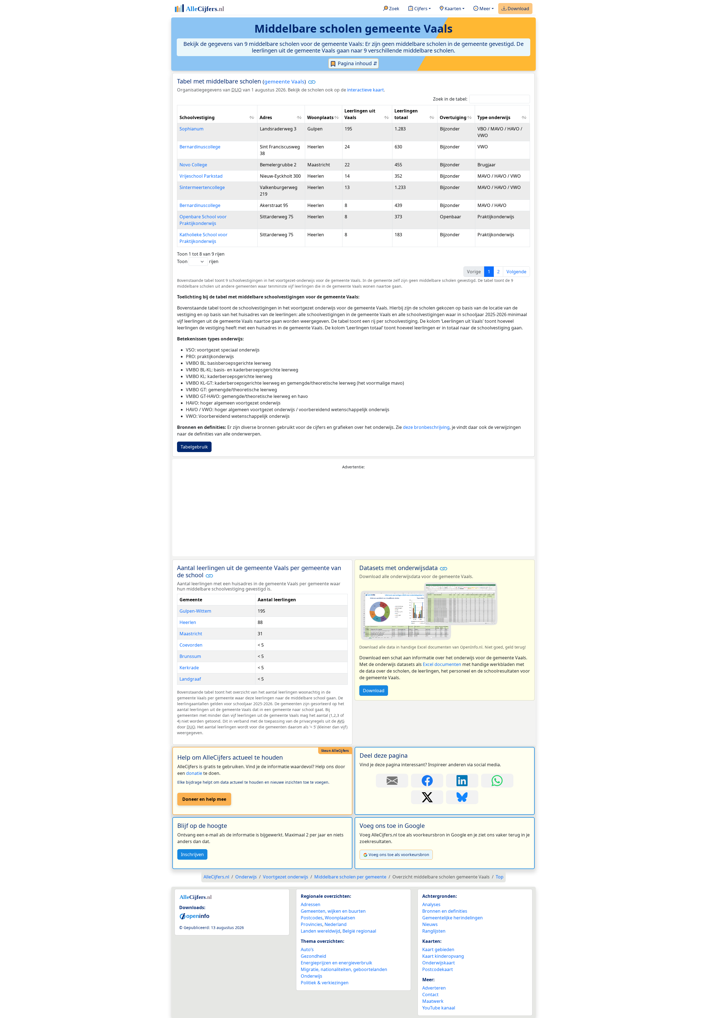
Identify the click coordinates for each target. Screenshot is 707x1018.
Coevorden (191, 645)
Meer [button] (484, 9)
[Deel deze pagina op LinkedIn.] (462, 781)
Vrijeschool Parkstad (201, 176)
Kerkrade (189, 668)
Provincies (311, 924)
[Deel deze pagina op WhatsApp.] (497, 781)
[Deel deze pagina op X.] (427, 797)
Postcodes (312, 918)
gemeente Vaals (284, 81)
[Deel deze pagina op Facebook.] (427, 781)
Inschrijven (192, 854)
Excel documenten (442, 664)
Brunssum (190, 656)
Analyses (431, 904)
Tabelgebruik (194, 447)
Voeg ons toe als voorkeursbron (399, 854)
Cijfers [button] (420, 9)
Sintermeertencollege (202, 187)
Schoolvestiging (197, 117)
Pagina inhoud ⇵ (356, 63)
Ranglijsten (433, 931)
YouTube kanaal (438, 1008)
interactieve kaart (365, 90)
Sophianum (192, 129)
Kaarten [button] (452, 9)
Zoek (393, 9)
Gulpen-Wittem (195, 611)
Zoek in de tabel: (450, 99)
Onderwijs (311, 976)
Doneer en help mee (204, 799)
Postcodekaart (437, 969)
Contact (430, 994)
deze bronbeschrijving (426, 427)
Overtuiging (453, 117)
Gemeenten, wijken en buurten (333, 911)
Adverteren (434, 988)
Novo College (193, 165)
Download (517, 9)
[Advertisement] (353, 513)
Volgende (516, 272)
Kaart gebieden (438, 949)
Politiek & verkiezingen (325, 983)
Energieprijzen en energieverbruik (336, 963)
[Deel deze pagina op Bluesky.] (462, 797)
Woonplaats (320, 117)
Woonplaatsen (340, 918)
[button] (312, 82)
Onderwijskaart (438, 963)
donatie (194, 773)
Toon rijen (197, 261)
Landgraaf (190, 679)
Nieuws (430, 924)
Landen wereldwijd (320, 931)
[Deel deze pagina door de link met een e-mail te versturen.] (392, 781)
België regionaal (359, 931)
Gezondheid (313, 956)
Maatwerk (433, 1001)
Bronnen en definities (444, 911)
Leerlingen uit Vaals (359, 114)
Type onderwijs (493, 117)
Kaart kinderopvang (443, 956)
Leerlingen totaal (406, 114)
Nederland (336, 924)
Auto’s (307, 949)
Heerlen (188, 622)
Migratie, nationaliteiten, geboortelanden (344, 969)
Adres (266, 117)
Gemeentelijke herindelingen (452, 918)
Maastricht (191, 634)
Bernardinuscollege (200, 147)
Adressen (310, 904)
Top (499, 877)
